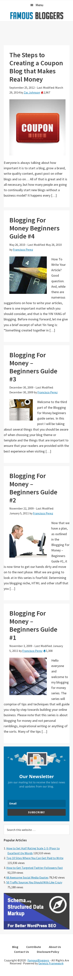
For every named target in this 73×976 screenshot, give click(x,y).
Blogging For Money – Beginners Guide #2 (33, 488)
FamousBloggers (38, 960)
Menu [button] (39, 5)
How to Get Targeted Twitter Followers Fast (34, 868)
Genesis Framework (50, 963)
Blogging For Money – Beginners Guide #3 (33, 367)
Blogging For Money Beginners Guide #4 (34, 228)
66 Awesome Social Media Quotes (27, 877)
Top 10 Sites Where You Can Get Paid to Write (34, 858)
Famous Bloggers (36, 15)
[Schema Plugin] (36, 928)
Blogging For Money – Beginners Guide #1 (33, 625)
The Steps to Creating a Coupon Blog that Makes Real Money (36, 67)
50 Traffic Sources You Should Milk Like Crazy (34, 882)
